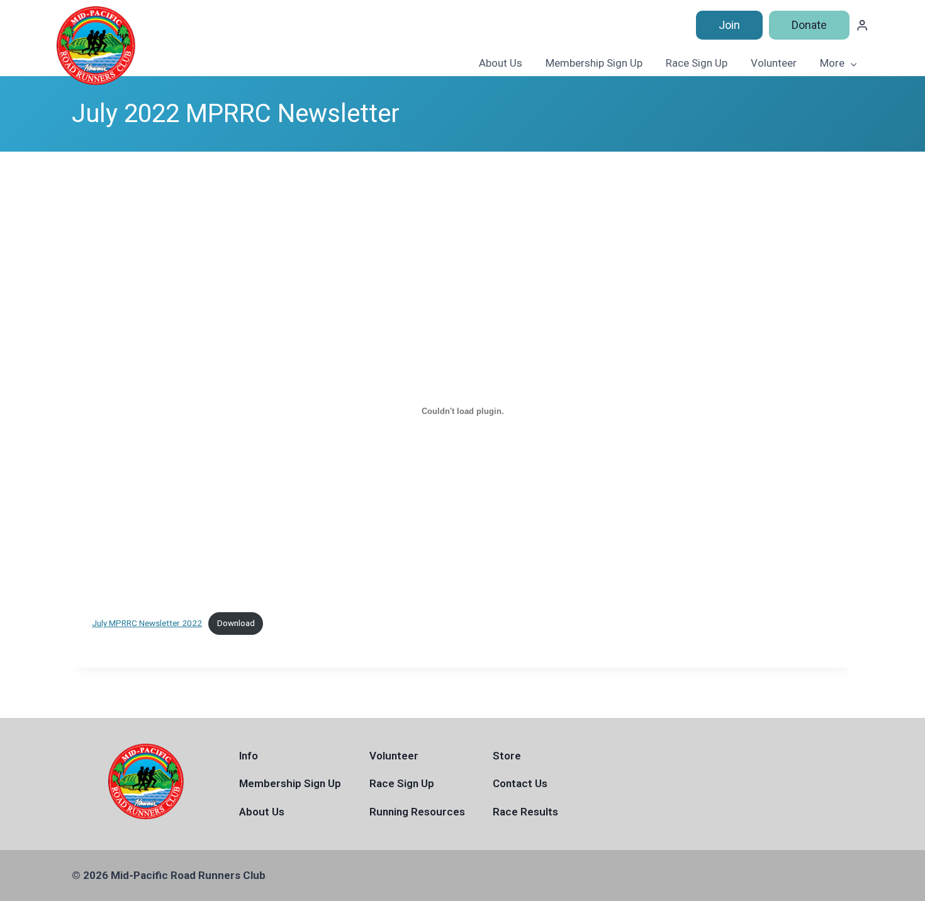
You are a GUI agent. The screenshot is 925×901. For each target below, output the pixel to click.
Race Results (525, 811)
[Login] (862, 25)
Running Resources (417, 811)
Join (729, 24)
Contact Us (520, 783)
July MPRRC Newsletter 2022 (147, 623)
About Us (500, 63)
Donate (809, 24)
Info (248, 755)
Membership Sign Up (594, 63)
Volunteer (774, 63)
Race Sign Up (696, 63)
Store (507, 755)
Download (236, 623)
